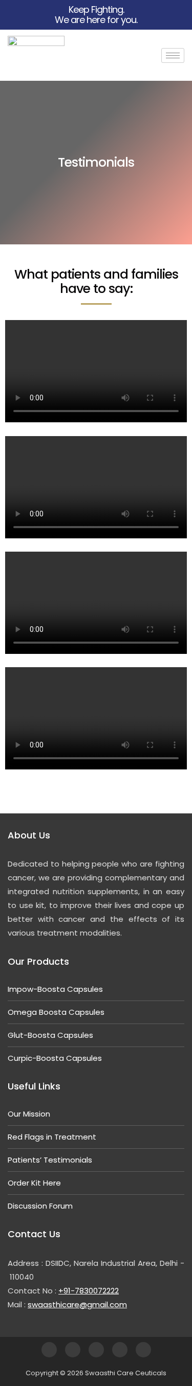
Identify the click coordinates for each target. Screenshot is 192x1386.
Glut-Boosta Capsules (50, 1035)
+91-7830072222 (88, 1290)
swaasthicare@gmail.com (77, 1304)
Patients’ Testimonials (50, 1159)
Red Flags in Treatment (52, 1136)
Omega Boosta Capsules (56, 1012)
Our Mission (29, 1113)
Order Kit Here (34, 1182)
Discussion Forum (40, 1205)
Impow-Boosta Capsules (55, 989)
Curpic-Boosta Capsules (55, 1058)
